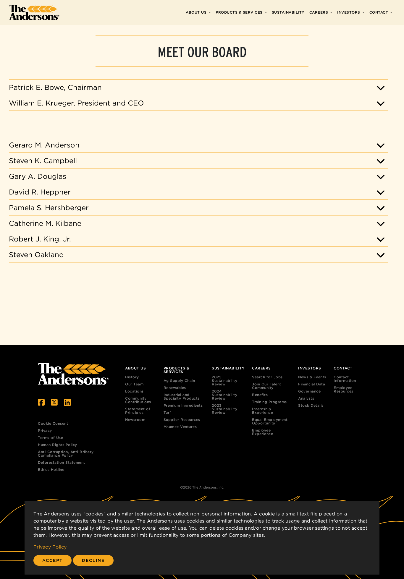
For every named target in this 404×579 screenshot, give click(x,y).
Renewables (175, 387)
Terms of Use (50, 437)
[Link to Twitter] (54, 402)
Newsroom (135, 419)
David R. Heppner (40, 191)
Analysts (306, 398)
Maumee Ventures (180, 426)
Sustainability (288, 12)
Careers (318, 12)
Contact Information (345, 379)
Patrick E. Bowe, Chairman (55, 87)
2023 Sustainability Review (224, 409)
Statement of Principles (137, 411)
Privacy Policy (50, 547)
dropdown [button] (211, 12)
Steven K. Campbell (43, 160)
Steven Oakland (36, 254)
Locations (134, 391)
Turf (167, 412)
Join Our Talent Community (266, 386)
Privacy (45, 430)
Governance (309, 391)
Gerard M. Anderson (44, 144)
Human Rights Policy (57, 444)
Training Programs (269, 402)
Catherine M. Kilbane (45, 223)
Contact (378, 12)
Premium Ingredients (183, 405)
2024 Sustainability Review (224, 394)
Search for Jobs (267, 377)
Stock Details (311, 405)
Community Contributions (138, 400)
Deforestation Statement (61, 462)
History (132, 377)
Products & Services (239, 12)
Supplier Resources (182, 419)
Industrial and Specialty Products (182, 396)
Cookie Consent (53, 423)
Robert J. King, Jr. (40, 238)
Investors (348, 12)
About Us (196, 12)
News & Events (312, 377)
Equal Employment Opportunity (269, 421)
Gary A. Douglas (37, 176)
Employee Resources (343, 389)
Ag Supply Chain (179, 380)
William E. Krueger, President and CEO (76, 102)
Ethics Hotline (51, 469)
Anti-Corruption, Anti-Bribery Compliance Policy (66, 454)
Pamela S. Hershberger (49, 207)
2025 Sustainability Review (224, 380)
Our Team (134, 384)
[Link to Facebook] (41, 402)
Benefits (260, 395)
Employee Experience (262, 432)
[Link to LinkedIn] (67, 402)
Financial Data (311, 384)
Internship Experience (262, 411)
